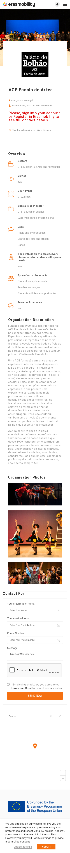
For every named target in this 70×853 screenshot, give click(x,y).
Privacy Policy (53, 688)
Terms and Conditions (25, 688)
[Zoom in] (63, 772)
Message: (12, 648)
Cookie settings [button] (23, 846)
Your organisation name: (21, 603)
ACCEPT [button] (46, 847)
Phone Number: (16, 633)
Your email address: (18, 618)
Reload (43, 670)
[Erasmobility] (19, 4)
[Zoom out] (63, 778)
